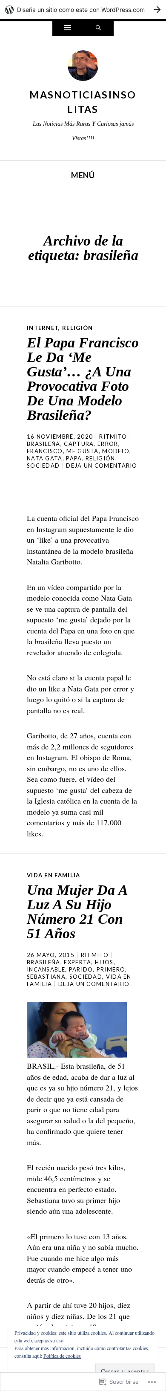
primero (111, 969)
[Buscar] (98, 28)
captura (79, 443)
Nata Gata (45, 458)
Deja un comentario (101, 465)
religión (100, 458)
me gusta (82, 451)
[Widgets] (67, 28)
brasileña (43, 443)
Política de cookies (62, 1355)
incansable (46, 969)
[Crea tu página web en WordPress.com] (83, 9)
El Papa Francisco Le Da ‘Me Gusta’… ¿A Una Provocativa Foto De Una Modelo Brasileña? (83, 379)
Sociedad (43, 465)
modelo (115, 451)
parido (81, 969)
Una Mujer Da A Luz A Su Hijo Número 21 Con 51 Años (77, 911)
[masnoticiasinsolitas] (83, 68)
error (107, 443)
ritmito (113, 436)
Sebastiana (46, 976)
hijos (104, 962)
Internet (42, 327)
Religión (77, 327)
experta (77, 962)
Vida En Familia (53, 875)
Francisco (45, 451)
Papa (74, 458)
